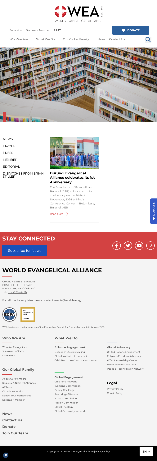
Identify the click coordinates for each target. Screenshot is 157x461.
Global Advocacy (118, 347)
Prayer (9, 146)
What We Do (66, 338)
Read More (57, 213)
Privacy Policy (102, 451)
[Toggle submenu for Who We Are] (30, 39)
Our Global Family (18, 369)
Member (10, 160)
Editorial (11, 166)
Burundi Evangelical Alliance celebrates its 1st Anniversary (72, 177)
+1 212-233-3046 (17, 291)
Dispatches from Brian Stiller (23, 175)
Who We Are (13, 338)
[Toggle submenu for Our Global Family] (91, 39)
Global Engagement (69, 377)
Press (8, 153)
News (8, 139)
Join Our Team (15, 433)
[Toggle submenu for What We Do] (57, 39)
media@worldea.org (67, 300)
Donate (9, 427)
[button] (130, 30)
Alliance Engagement (70, 347)
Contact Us (12, 420)
